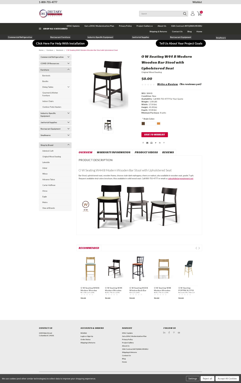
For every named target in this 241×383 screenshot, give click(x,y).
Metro (45, 202)
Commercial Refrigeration (52, 57)
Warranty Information (113, 152)
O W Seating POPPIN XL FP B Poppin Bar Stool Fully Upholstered (186, 291)
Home (199, 31)
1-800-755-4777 (48, 2)
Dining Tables (47, 87)
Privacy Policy (125, 26)
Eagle (44, 196)
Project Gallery (144, 26)
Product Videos (146, 152)
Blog (189, 31)
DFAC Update (127, 333)
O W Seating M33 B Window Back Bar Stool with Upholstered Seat (138, 291)
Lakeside (46, 162)
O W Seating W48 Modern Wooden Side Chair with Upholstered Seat (162, 291)
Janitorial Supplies (49, 122)
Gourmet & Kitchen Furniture (50, 94)
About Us (162, 26)
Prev (196, 248)
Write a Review (167, 84)
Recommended (89, 248)
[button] (20, 37)
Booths (45, 81)
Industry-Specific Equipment (48, 114)
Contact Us (177, 31)
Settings (192, 378)
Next (199, 248)
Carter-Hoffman (48, 185)
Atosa (44, 191)
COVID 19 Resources (50, 63)
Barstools (59, 50)
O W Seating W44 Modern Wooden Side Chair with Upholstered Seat (113, 291)
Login (82, 336)
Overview (85, 152)
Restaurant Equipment (51, 129)
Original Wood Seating (51, 156)
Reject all (207, 378)
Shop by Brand (47, 145)
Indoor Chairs (48, 101)
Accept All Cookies (227, 378)
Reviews (168, 152)
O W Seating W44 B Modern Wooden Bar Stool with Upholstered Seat (92, 50)
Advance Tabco (48, 179)
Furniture (50, 50)
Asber (44, 168)
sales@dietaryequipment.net (180, 178)
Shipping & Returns (158, 31)
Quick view (90, 268)
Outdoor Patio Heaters (51, 107)
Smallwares (46, 135)
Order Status (85, 339)
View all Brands (48, 208)
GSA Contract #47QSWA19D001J (186, 26)
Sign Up (90, 336)
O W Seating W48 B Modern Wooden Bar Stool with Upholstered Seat (90, 291)
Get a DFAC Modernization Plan (99, 26)
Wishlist (197, 2)
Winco (45, 174)
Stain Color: (148, 119)
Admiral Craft (47, 151)
